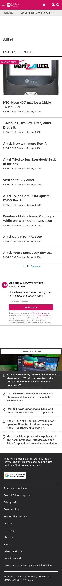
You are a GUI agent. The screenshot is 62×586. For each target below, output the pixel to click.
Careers (8, 523)
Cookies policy (11, 509)
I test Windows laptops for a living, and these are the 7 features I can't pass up (30, 411)
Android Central (12, 558)
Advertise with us (13, 551)
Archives (36, 266)
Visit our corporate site (28, 465)
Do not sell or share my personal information (28, 565)
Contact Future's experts (17, 495)
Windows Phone (9, 62)
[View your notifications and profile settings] (44, 5)
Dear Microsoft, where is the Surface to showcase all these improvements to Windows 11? (30, 397)
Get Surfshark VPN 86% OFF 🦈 (37, 12)
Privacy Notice (42, 315)
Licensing (9, 530)
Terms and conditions (15, 488)
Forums (8, 544)
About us (8, 537)
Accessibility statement (16, 516)
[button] (57, 4)
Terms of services (39, 313)
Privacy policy (11, 502)
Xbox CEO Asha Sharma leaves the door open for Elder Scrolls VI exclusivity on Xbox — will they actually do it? (31, 424)
